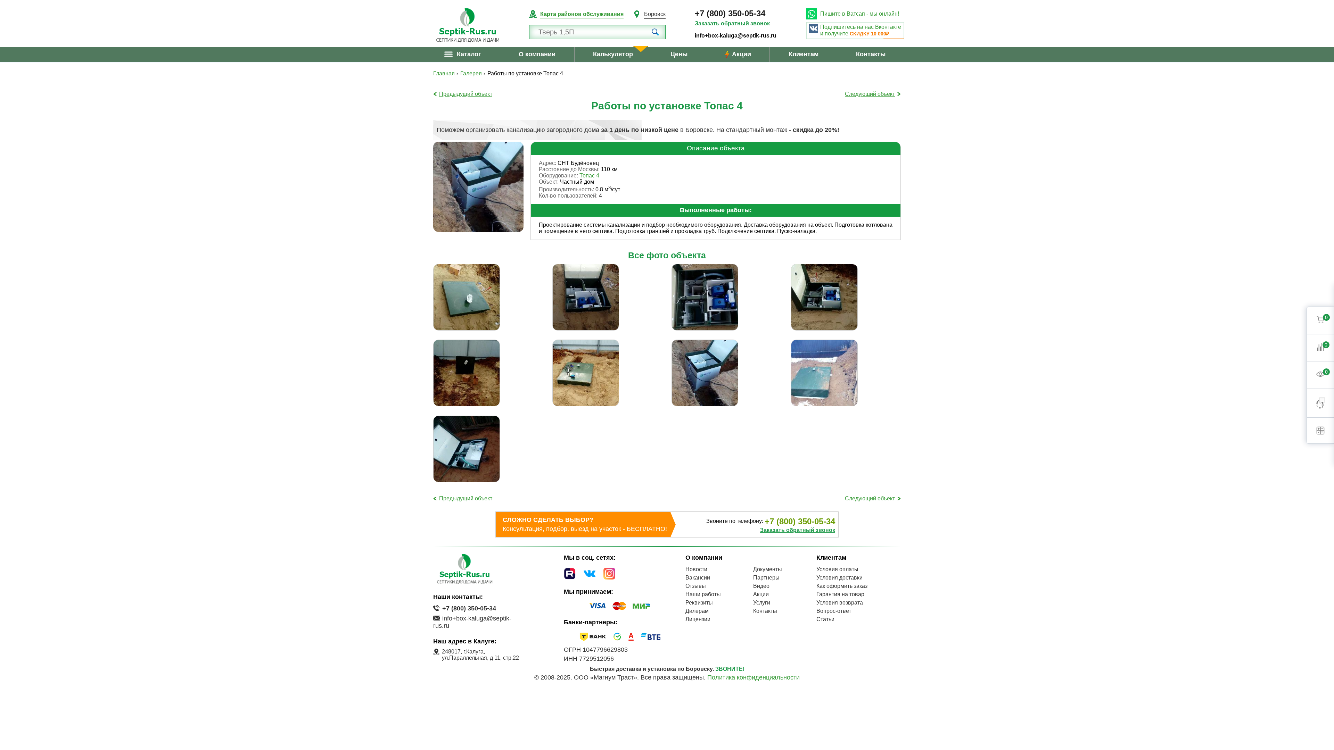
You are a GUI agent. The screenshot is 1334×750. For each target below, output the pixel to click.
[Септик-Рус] (468, 25)
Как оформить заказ (841, 586)
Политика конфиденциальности (753, 677)
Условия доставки (839, 578)
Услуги (761, 603)
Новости (696, 569)
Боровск (655, 14)
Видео (761, 586)
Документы (767, 569)
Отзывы (695, 586)
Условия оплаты (837, 569)
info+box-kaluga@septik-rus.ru (735, 36)
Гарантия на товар (840, 594)
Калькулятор (613, 54)
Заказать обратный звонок (732, 23)
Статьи (825, 619)
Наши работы (703, 594)
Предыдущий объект (465, 94)
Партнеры (766, 578)
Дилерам (697, 611)
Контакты (871, 54)
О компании (537, 54)
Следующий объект (870, 94)
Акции (741, 54)
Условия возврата (839, 603)
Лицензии (697, 619)
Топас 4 (589, 175)
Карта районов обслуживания (582, 14)
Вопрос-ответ (833, 611)
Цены (678, 54)
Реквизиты (699, 603)
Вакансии (697, 578)
